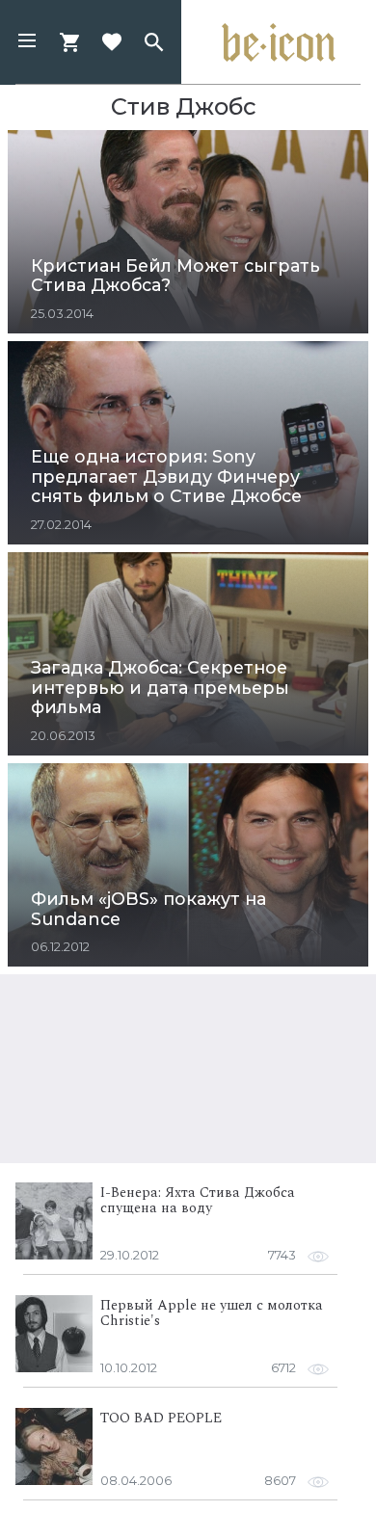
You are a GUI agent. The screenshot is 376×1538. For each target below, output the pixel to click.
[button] (27, 42)
